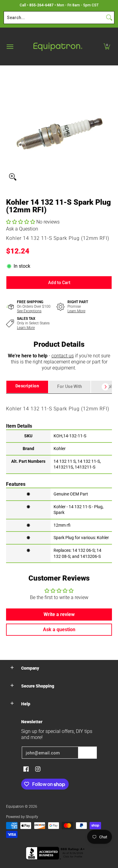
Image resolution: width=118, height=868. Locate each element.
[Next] (105, 386)
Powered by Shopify (22, 817)
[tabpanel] (59, 477)
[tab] (27, 387)
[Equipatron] (57, 46)
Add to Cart (59, 282)
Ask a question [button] (59, 629)
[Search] (109, 18)
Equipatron (15, 806)
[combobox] (54, 18)
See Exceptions (29, 311)
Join (87, 752)
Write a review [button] (59, 614)
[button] (107, 46)
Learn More (76, 311)
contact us (62, 356)
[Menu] (9, 46)
